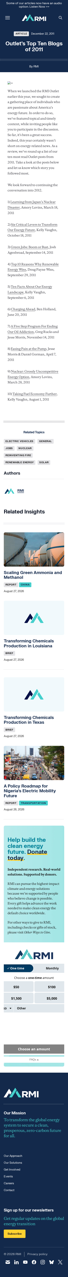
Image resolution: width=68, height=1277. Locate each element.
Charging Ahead (23, 309)
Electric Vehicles (19, 441)
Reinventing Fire (18, 455)
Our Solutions (13, 1163)
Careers (9, 1183)
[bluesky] (51, 1262)
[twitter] (60, 1262)
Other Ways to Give (37, 932)
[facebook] (34, 1262)
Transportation (33, 803)
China (25, 584)
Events (8, 1176)
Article (21, 33)
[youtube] (25, 1262)
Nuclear (25, 448)
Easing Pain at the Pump (28, 349)
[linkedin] (16, 1262)
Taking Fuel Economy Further (34, 394)
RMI (36, 66)
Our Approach (13, 1156)
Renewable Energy (19, 462)
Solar (44, 462)
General (45, 441)
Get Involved (12, 1169)
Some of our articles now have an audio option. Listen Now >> (34, 5)
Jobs (9, 448)
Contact (9, 1190)
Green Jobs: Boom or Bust (29, 247)
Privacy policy (37, 1254)
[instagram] (43, 1262)
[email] (8, 1262)
